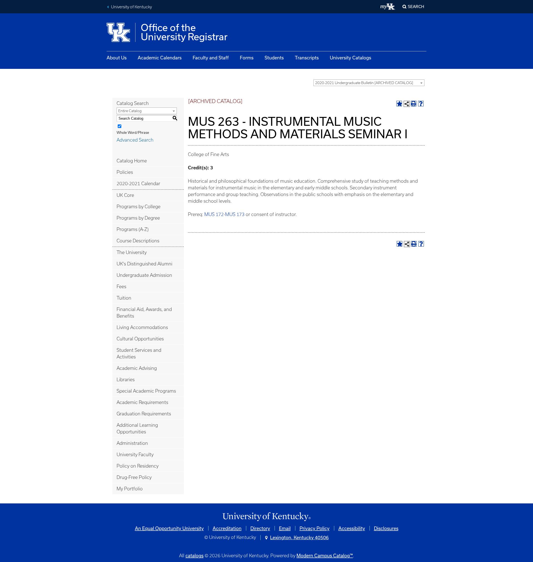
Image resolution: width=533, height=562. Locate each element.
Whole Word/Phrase (133, 132)
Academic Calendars (160, 57)
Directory (260, 528)
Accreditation (227, 528)
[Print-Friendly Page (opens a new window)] (413, 103)
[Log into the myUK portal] (388, 6)
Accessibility (351, 528)
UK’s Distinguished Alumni (144, 263)
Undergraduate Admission (144, 275)
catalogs (194, 555)
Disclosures (386, 528)
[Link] (266, 516)
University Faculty (135, 454)
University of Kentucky (131, 7)
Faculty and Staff (211, 57)
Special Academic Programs (146, 390)
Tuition (124, 297)
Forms (246, 57)
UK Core (125, 195)
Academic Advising (137, 368)
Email (285, 528)
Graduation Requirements (144, 413)
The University (132, 252)
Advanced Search (135, 139)
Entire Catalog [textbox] (130, 111)
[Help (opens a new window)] (421, 103)
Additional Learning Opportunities (137, 428)
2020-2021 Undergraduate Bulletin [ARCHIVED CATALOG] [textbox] (364, 83)
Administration (132, 443)
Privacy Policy (315, 528)
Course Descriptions (138, 240)
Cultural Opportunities (140, 338)
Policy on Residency (138, 465)
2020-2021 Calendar (138, 183)
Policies (125, 172)
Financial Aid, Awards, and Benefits (144, 312)
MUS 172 (214, 214)
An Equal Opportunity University (169, 528)
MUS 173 (235, 214)
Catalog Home (132, 160)
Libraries (126, 379)
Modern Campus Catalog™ (324, 555)
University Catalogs (350, 57)
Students (274, 57)
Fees (121, 286)
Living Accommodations (142, 327)
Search (416, 6)
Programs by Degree (138, 217)
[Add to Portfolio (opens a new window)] (399, 103)
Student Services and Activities (139, 353)
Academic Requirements (142, 402)
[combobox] (368, 82)
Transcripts (307, 57)
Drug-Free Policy (134, 477)
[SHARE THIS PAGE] (407, 104)
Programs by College (138, 206)
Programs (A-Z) (133, 229)
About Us (117, 57)
